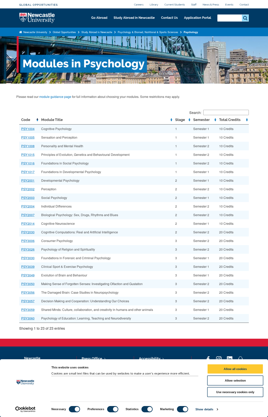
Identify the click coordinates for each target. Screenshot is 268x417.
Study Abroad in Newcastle (134, 18)
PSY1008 (28, 146)
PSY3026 (28, 249)
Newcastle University (35, 32)
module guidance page (55, 96)
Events (229, 4)
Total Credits (230, 120)
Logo (37, 18)
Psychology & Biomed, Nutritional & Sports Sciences (148, 32)
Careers (138, 4)
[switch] (112, 409)
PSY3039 (28, 266)
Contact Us (169, 18)
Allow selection (235, 380)
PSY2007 (28, 215)
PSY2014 (28, 223)
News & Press (211, 4)
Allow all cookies (235, 369)
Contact (244, 4)
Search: (195, 112)
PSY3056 (28, 292)
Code (25, 120)
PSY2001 (28, 180)
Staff (193, 4)
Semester (201, 120)
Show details (204, 409)
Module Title (52, 120)
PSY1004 (28, 128)
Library (154, 4)
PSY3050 (28, 284)
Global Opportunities (38, 4)
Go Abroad (99, 18)
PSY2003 (28, 197)
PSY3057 (28, 301)
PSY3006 (28, 240)
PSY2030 (28, 232)
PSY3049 (28, 275)
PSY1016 (28, 163)
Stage (180, 120)
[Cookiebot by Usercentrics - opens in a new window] (25, 409)
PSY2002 (28, 189)
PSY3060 (28, 318)
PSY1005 (28, 137)
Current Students (174, 4)
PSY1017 (28, 172)
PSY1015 (28, 154)
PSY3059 (28, 309)
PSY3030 (28, 258)
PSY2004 (28, 206)
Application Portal (197, 18)
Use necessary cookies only (235, 392)
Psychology (191, 32)
